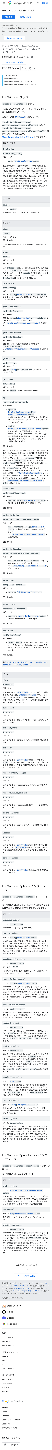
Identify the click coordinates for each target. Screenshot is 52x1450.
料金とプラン (7, 1380)
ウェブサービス (8, 1369)
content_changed (11, 728)
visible (6, 833)
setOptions (8, 580)
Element (21, 294)
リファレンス (10, 52)
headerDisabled (10, 1005)
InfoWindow (10, 97)
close (5, 229)
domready (7, 748)
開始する (8, 17)
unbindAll (28, 665)
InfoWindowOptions (23, 161)
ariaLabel (7, 920)
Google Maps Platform (30, 46)
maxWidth (7, 1023)
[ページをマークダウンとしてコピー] (30, 68)
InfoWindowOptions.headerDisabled (22, 349)
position (7, 1100)
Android (5, 1357)
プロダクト (14, 46)
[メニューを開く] (4, 3)
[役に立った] (28, 57)
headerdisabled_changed (15, 793)
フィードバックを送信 (14, 62)
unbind (18, 665)
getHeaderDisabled (12, 332)
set (45, 662)
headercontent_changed (14, 773)
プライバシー (16, 1438)
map (4, 1209)
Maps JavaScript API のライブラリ (17, 137)
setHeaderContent (11, 515)
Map (33, 412)
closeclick (8, 708)
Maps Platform (28, 3)
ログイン (45, 3)
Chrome (5, 1412)
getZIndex (8, 379)
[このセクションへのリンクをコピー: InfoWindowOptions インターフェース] (11, 890)
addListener (13, 662)
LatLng (13, 370)
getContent (8, 283)
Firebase (5, 1416)
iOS (3, 1361)
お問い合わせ (25, 17)
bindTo (24, 662)
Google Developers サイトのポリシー (27, 1291)
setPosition (9, 604)
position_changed (11, 813)
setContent (8, 488)
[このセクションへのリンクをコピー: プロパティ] (14, 198)
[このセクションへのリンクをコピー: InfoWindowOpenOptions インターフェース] (20, 1159)
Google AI (6, 1424)
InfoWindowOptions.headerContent (23, 323)
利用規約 (5, 1392)
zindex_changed (10, 858)
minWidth (7, 1046)
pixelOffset (9, 1077)
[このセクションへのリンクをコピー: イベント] (12, 674)
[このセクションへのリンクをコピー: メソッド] (12, 222)
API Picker (6, 1342)
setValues (7, 665)
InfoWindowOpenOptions (19, 412)
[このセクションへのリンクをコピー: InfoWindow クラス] (31, 97)
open (5, 398)
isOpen (6, 205)
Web (4, 10)
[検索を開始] (38, 3)
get (31, 662)
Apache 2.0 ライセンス (22, 1288)
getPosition (9, 358)
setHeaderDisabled (12, 549)
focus (5, 252)
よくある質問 (7, 1338)
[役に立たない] (32, 57)
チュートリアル (8, 1346)
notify (39, 662)
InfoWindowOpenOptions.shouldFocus (24, 480)
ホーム (4, 46)
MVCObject (20, 117)
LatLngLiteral (32, 616)
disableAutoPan (10, 959)
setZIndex (8, 630)
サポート (5, 1388)
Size (12, 1081)
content (7, 933)
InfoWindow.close (27, 695)
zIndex (6, 1118)
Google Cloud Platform (11, 1420)
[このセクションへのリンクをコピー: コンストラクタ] (17, 143)
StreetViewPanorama (17, 414)
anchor (6, 1186)
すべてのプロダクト (10, 1428)
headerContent (10, 979)
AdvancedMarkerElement (30, 428)
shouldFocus (9, 1225)
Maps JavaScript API (23, 10)
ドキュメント (10, 49)
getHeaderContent (12, 306)
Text (28, 294)
